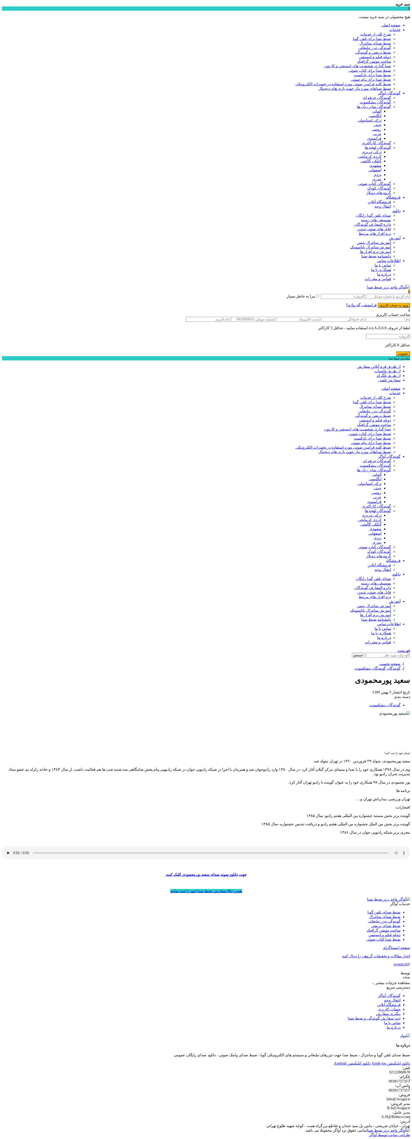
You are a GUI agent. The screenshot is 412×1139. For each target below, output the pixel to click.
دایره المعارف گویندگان (372, 224)
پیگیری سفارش (388, 1014)
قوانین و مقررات (378, 279)
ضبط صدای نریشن (386, 926)
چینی (377, 125)
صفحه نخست (390, 664)
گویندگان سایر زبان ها (374, 107)
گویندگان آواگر (389, 93)
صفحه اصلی (391, 25)
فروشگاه (393, 197)
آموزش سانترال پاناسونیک (370, 247)
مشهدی (375, 166)
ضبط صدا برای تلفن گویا (372, 39)
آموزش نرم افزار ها (375, 252)
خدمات (395, 30)
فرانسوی (374, 138)
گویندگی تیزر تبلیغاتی (374, 48)
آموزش (395, 238)
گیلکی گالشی (370, 161)
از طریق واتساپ (388, 371)
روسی (376, 129)
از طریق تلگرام (389, 376)
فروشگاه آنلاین (379, 202)
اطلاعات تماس (389, 261)
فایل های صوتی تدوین (374, 229)
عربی (377, 134)
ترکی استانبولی (369, 120)
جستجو (358, 655)
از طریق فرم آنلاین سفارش (379, 366)
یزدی (377, 175)
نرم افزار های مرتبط (375, 233)
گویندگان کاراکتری (376, 143)
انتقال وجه (383, 206)
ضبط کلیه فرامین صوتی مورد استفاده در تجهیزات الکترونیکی (343, 84)
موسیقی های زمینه (376, 220)
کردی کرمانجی (369, 156)
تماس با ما (383, 265)
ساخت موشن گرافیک (374, 61)
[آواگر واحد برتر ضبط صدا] (388, 287)
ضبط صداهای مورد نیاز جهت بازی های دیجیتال (354, 89)
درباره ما (384, 274)
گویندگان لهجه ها (378, 147)
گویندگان (394, 668)
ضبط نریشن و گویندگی (373, 52)
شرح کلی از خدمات (375, 34)
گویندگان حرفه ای (377, 98)
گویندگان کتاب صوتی (374, 184)
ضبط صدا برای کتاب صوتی (370, 70)
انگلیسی (375, 116)
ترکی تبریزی (371, 152)
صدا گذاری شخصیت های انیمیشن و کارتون (357, 66)
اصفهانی (374, 170)
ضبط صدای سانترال (375, 43)
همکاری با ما (381, 270)
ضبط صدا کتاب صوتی (383, 939)
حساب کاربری (389, 1009)
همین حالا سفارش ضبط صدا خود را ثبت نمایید (206, 891)
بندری (376, 179)
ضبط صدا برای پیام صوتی (371, 79)
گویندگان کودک (379, 188)
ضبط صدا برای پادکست (372, 75)
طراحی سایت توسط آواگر (389, 1135)
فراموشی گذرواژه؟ (361, 305)
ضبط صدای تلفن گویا (384, 912)
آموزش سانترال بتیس (374, 243)
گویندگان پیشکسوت (375, 102)
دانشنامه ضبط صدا (376, 256)
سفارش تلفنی (389, 380)
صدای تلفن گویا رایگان (373, 215)
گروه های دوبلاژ (378, 193)
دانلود (396, 211)
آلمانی (376, 111)
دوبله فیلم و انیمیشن (375, 57)
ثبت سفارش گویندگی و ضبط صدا (374, 1018)
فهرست (403, 650)
